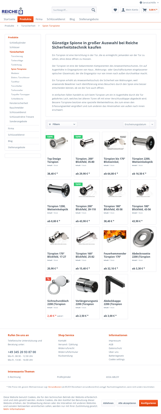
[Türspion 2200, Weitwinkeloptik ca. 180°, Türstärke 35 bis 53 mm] (143, 143)
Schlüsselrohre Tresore (22, 116)
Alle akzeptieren (127, 403)
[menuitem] (74, 10)
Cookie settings (117, 359)
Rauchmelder (17, 107)
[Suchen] (93, 10)
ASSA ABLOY (112, 376)
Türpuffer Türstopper (20, 94)
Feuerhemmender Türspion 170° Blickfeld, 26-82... (115, 255)
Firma (11, 128)
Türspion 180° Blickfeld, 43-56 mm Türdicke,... (142, 208)
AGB (111, 344)
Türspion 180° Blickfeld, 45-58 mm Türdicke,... (113, 208)
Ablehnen (108, 403)
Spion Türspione (18, 69)
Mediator (15, 73)
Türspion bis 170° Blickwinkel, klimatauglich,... (114, 160)
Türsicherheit (17, 51)
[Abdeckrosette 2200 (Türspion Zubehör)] (143, 237)
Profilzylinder (64, 376)
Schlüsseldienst (18, 112)
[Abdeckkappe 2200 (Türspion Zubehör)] (115, 285)
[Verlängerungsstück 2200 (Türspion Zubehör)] (87, 285)
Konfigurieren (148, 403)
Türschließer (16, 86)
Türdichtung (16, 64)
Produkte (13, 37)
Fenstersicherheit (19, 103)
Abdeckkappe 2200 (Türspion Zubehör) (113, 302)
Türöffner (15, 81)
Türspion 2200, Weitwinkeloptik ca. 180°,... (142, 160)
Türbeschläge (17, 60)
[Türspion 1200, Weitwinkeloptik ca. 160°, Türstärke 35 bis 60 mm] (58, 190)
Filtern (56, 124)
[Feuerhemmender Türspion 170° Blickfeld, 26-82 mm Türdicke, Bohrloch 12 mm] (115, 237)
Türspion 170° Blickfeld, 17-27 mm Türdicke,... (57, 255)
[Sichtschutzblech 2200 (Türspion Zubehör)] (58, 285)
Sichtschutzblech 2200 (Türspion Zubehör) (58, 302)
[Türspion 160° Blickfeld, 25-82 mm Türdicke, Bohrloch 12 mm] (87, 237)
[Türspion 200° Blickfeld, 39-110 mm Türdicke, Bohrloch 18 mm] (87, 190)
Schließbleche (17, 98)
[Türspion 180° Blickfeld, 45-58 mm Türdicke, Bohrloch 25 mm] (115, 190)
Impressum (115, 340)
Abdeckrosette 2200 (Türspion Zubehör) (141, 255)
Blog (10, 141)
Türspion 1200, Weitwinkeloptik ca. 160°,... (57, 208)
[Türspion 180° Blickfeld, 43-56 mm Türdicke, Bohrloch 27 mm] (143, 190)
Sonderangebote (18, 121)
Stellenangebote (16, 147)
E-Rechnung (14, 376)
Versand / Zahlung (68, 344)
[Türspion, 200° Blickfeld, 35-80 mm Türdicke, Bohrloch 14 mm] (87, 143)
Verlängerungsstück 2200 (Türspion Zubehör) (87, 302)
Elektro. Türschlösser (20, 77)
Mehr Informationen (14, 409)
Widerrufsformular (68, 351)
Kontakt (62, 340)
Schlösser (15, 47)
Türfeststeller (17, 90)
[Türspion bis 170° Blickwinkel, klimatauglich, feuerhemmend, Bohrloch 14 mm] (115, 143)
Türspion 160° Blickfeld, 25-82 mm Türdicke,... (85, 255)
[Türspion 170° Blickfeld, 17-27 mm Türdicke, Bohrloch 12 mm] (58, 237)
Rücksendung (65, 355)
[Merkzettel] (115, 10)
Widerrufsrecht (66, 348)
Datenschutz (115, 348)
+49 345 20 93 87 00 (22, 352)
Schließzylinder (18, 42)
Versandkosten (54, 387)
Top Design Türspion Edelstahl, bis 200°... (55, 160)
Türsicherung (17, 56)
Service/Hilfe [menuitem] (149, 2)
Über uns (114, 351)
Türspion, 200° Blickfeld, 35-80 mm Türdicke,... (85, 160)
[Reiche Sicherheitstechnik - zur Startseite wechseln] (12, 11)
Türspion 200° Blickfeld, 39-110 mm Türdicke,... (86, 208)
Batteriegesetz (116, 355)
